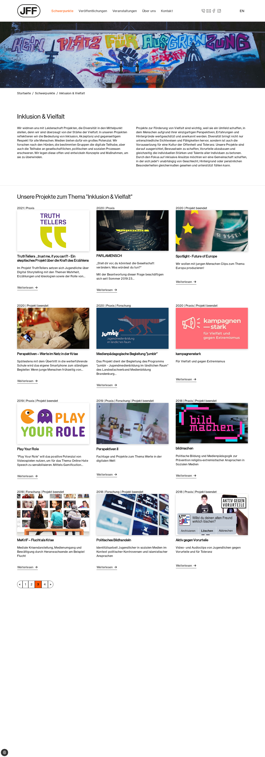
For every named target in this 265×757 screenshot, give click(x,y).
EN (242, 11)
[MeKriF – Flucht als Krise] (53, 514)
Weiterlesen (25, 287)
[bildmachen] (212, 423)
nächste (50, 584)
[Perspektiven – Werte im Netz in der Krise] (53, 328)
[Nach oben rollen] (257, 749)
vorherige (19, 584)
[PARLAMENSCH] (132, 230)
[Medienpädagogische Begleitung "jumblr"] (132, 328)
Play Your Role (28, 449)
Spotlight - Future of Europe (196, 256)
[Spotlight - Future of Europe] (212, 230)
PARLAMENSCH (109, 256)
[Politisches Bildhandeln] (132, 514)
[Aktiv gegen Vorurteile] (212, 514)
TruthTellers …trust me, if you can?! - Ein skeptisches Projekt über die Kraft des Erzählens (53, 258)
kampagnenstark (188, 354)
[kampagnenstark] (212, 328)
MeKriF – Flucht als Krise (35, 540)
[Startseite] (29, 11)
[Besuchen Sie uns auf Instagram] (219, 10)
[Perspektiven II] (132, 423)
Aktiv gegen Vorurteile (192, 540)
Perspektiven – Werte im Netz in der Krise (47, 354)
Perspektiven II (107, 449)
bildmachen (184, 448)
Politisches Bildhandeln (113, 540)
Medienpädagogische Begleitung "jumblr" (127, 354)
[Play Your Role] (53, 423)
